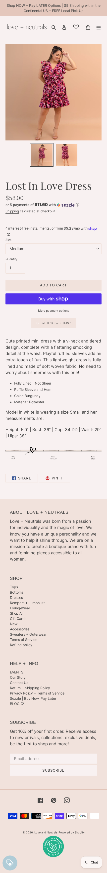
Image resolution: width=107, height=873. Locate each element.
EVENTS (16, 672)
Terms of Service (23, 639)
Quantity (11, 259)
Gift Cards (18, 618)
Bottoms (16, 592)
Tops (14, 587)
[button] (42, 204)
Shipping (12, 211)
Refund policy (21, 645)
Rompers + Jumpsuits (27, 603)
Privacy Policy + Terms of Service (37, 693)
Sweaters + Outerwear (28, 634)
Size (8, 240)
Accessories (19, 629)
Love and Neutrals (45, 832)
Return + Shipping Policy (30, 688)
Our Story (18, 677)
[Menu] (98, 27)
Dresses (16, 597)
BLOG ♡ (17, 704)
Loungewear (20, 608)
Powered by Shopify (71, 832)
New (13, 624)
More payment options (53, 310)
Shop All (16, 613)
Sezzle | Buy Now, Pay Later (33, 698)
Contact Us (19, 682)
